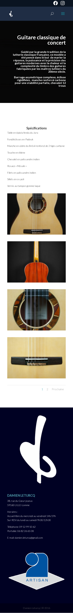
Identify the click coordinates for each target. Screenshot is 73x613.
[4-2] (36, 377)
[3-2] (36, 329)
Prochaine (58, 389)
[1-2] (36, 233)
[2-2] (36, 281)
